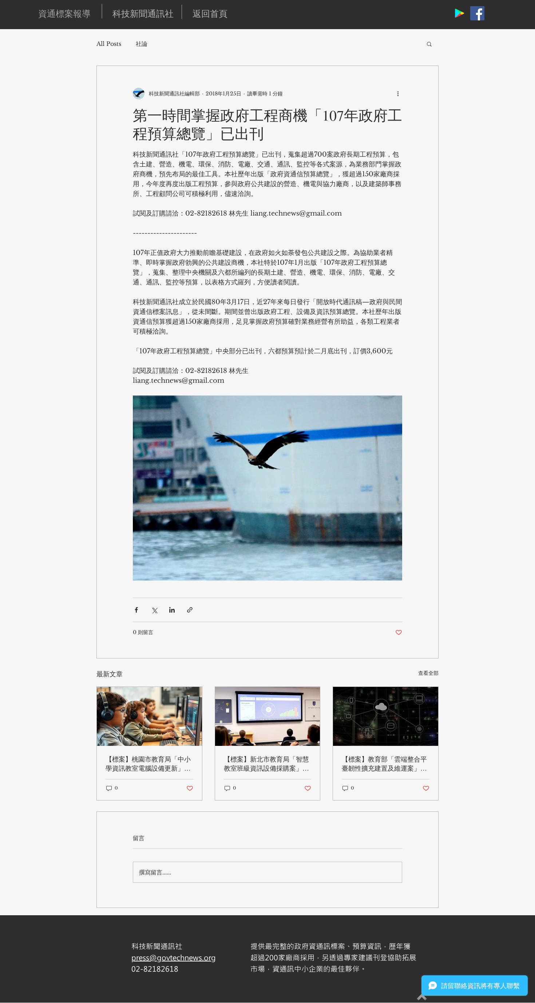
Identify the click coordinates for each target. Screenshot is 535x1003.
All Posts (108, 43)
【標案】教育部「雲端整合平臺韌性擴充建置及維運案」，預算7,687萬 (384, 764)
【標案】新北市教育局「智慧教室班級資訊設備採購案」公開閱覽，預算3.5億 (266, 764)
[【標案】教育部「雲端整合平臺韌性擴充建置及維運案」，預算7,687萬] (385, 716)
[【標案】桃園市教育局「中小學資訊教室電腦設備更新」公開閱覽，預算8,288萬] (149, 716)
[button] (429, 44)
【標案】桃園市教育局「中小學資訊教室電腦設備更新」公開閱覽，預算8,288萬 (148, 764)
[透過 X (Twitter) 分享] (154, 609)
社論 (141, 43)
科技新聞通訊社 (143, 13)
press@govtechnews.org (173, 957)
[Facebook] (477, 13)
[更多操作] (397, 93)
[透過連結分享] (189, 609)
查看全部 (428, 673)
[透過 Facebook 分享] (136, 609)
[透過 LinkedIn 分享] (172, 609)
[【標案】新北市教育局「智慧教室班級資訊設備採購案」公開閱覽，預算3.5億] (267, 716)
